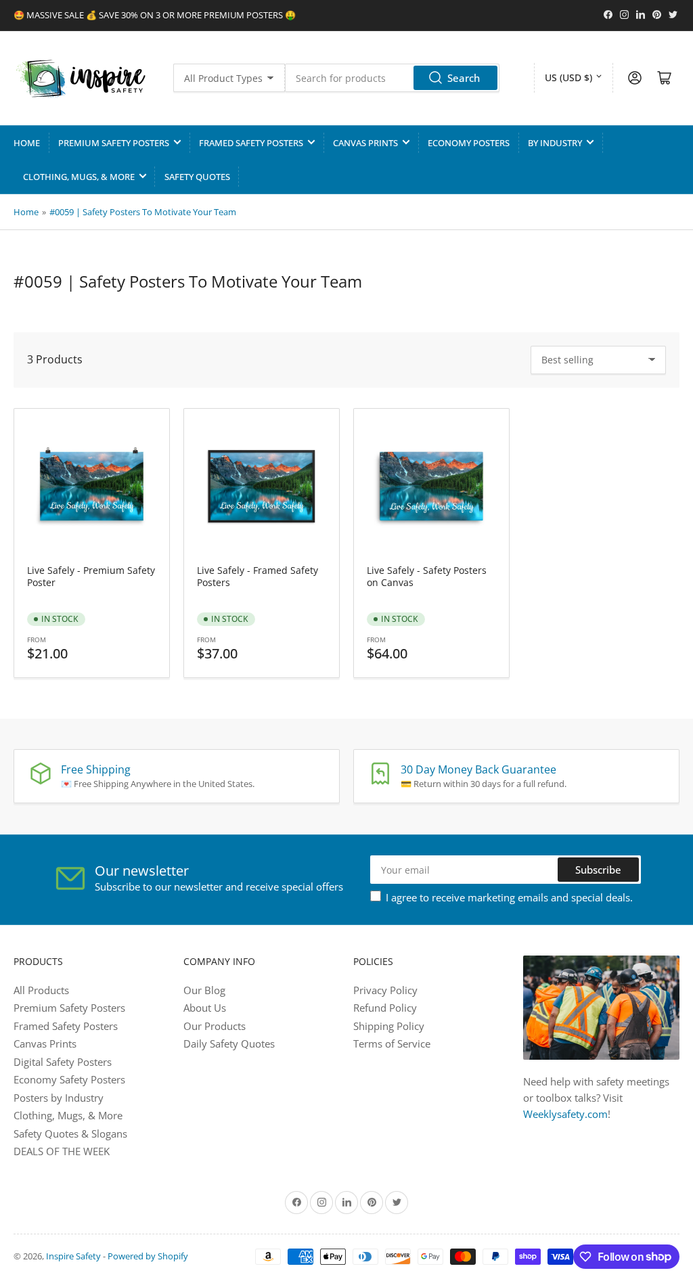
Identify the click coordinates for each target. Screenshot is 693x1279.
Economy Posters (469, 143)
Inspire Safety (73, 1256)
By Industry (555, 143)
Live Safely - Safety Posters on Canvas (427, 576)
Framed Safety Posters (251, 143)
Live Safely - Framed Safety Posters (257, 576)
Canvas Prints (365, 143)
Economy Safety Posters (69, 1079)
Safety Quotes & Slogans (70, 1133)
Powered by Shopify (148, 1256)
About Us (204, 1007)
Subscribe (598, 869)
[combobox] (392, 78)
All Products (41, 990)
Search (463, 78)
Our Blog (204, 990)
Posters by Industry (59, 1097)
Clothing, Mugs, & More (79, 177)
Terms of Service (391, 1043)
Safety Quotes (197, 177)
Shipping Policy (388, 1026)
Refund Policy (385, 1007)
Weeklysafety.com (565, 1114)
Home (27, 143)
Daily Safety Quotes (229, 1043)
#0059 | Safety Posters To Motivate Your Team (142, 212)
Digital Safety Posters (63, 1062)
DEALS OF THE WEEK (62, 1151)
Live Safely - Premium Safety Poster (91, 576)
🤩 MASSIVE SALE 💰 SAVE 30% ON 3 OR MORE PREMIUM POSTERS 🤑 (155, 15)
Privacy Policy (385, 990)
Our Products (214, 1026)
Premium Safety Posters (113, 143)
